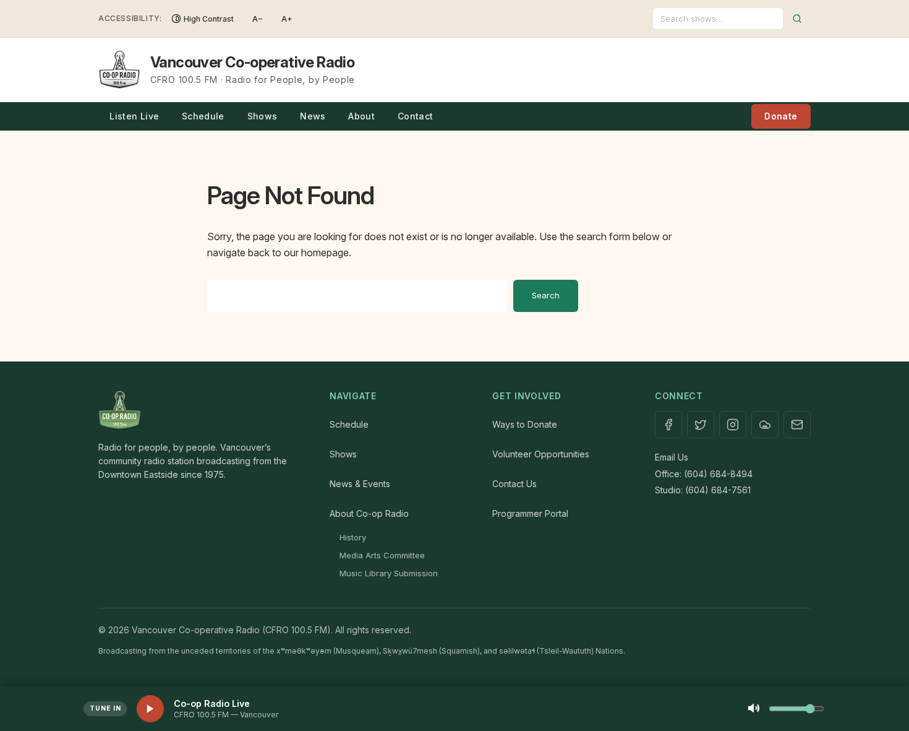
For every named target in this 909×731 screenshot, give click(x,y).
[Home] (201, 411)
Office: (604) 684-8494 (704, 474)
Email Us (671, 457)
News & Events (360, 483)
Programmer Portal (530, 513)
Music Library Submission (388, 573)
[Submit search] (797, 18)
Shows (262, 116)
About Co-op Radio (369, 513)
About (361, 116)
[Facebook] (668, 424)
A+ (286, 19)
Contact (415, 116)
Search (546, 295)
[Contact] (797, 424)
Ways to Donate (524, 424)
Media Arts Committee (382, 555)
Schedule (203, 116)
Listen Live (134, 116)
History (352, 537)
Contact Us (514, 483)
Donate (780, 116)
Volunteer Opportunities (540, 454)
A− (257, 19)
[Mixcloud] (765, 424)
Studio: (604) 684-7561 (703, 490)
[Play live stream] (150, 708)
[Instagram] (732, 424)
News (312, 116)
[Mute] (753, 709)
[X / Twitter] (700, 424)
